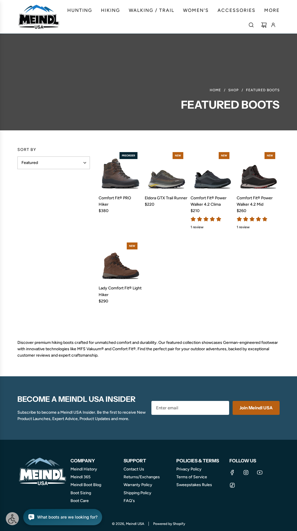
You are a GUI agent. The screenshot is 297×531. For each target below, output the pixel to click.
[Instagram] (246, 472)
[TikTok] (232, 485)
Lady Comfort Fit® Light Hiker (120, 291)
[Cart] (264, 25)
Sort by (26, 150)
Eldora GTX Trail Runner (166, 198)
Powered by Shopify (169, 524)
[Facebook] (232, 472)
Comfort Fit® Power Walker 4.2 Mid (255, 201)
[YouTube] (259, 472)
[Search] (251, 25)
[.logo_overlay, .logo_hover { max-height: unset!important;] (39, 16)
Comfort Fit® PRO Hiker (115, 201)
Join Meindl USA (256, 407)
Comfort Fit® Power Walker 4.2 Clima (209, 201)
